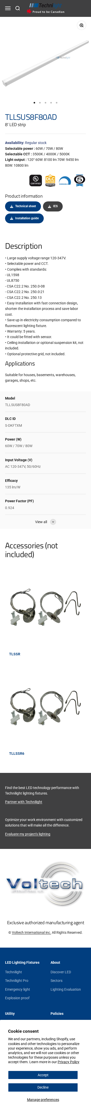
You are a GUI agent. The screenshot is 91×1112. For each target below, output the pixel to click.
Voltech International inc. (31, 932)
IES (55, 206)
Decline (43, 1087)
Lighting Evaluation (66, 989)
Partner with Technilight (23, 802)
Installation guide (27, 218)
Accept (43, 1075)
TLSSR (14, 654)
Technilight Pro (16, 981)
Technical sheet (25, 206)
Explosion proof (17, 998)
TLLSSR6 (16, 753)
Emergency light (17, 989)
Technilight (13, 972)
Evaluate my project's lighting (27, 834)
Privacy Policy (68, 1062)
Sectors (56, 981)
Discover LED (61, 972)
